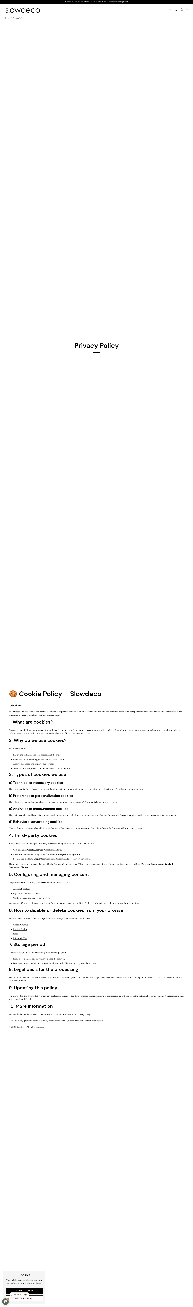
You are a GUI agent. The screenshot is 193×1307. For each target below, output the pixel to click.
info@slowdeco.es (95, 1021)
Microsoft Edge (20, 938)
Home (6, 18)
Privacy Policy (84, 1014)
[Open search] (170, 10)
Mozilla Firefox (20, 929)
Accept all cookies (24, 1291)
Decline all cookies (24, 1298)
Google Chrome (20, 925)
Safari (15, 934)
